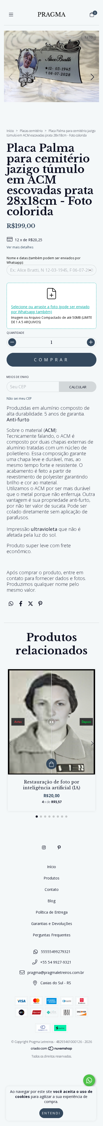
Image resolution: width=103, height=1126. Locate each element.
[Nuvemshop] (52, 1049)
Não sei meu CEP (19, 398)
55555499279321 (56, 951)
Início (10, 131)
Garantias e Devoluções (51, 923)
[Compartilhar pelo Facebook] (20, 603)
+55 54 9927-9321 (55, 962)
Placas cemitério (31, 131)
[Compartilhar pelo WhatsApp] (11, 603)
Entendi (51, 1113)
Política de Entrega (52, 912)
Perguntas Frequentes (52, 934)
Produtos (51, 878)
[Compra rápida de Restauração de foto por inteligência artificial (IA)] (51, 764)
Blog (51, 900)
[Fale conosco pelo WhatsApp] (89, 1080)
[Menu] (11, 14)
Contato (52, 889)
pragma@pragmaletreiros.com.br (55, 972)
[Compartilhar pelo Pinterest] (40, 603)
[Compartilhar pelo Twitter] (30, 603)
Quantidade (15, 333)
